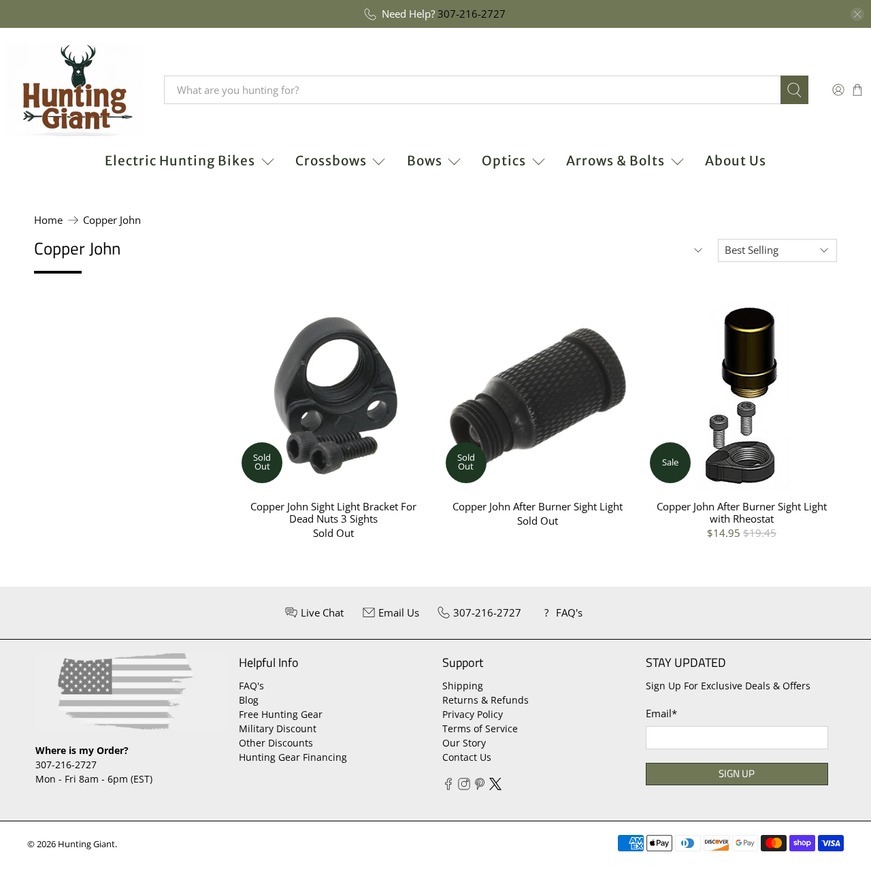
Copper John (112, 220)
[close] (857, 14)
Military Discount (277, 728)
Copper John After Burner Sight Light (538, 505)
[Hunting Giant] (75, 90)
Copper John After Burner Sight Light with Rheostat (742, 512)
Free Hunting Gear (281, 714)
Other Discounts (276, 742)
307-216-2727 (472, 13)
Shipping (462, 685)
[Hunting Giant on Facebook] (448, 786)
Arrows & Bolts (615, 160)
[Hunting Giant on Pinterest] (480, 786)
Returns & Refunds (485, 699)
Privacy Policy (472, 714)
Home (48, 220)
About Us (735, 160)
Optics (504, 160)
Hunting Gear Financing (293, 757)
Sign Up (737, 773)
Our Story (464, 742)
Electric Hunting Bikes (180, 160)
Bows (424, 160)
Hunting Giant (86, 844)
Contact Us (466, 757)
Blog (249, 699)
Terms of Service (480, 728)
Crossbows (331, 160)
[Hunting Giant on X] (495, 786)
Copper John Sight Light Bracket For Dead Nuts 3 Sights (333, 512)
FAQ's (251, 685)
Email (661, 713)
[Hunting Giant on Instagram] (464, 786)
